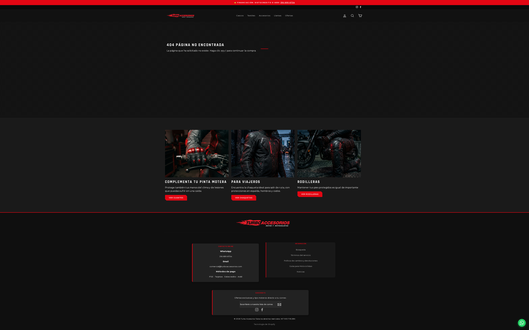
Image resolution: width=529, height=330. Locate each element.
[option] (264, 2)
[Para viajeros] (263, 153)
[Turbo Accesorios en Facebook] (262, 309)
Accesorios (264, 15)
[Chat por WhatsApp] (522, 323)
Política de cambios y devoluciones (301, 261)
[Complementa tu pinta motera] (197, 153)
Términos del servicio (301, 255)
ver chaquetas (243, 198)
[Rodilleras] (329, 153)
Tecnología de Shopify (264, 324)
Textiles (251, 15)
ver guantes (176, 198)
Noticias (300, 272)
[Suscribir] (279, 304)
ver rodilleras (310, 194)
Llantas (277, 15)
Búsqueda (301, 250)
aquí (223, 50)
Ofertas (289, 15)
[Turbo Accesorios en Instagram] (256, 309)
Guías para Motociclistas (300, 266)
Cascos (240, 15)
